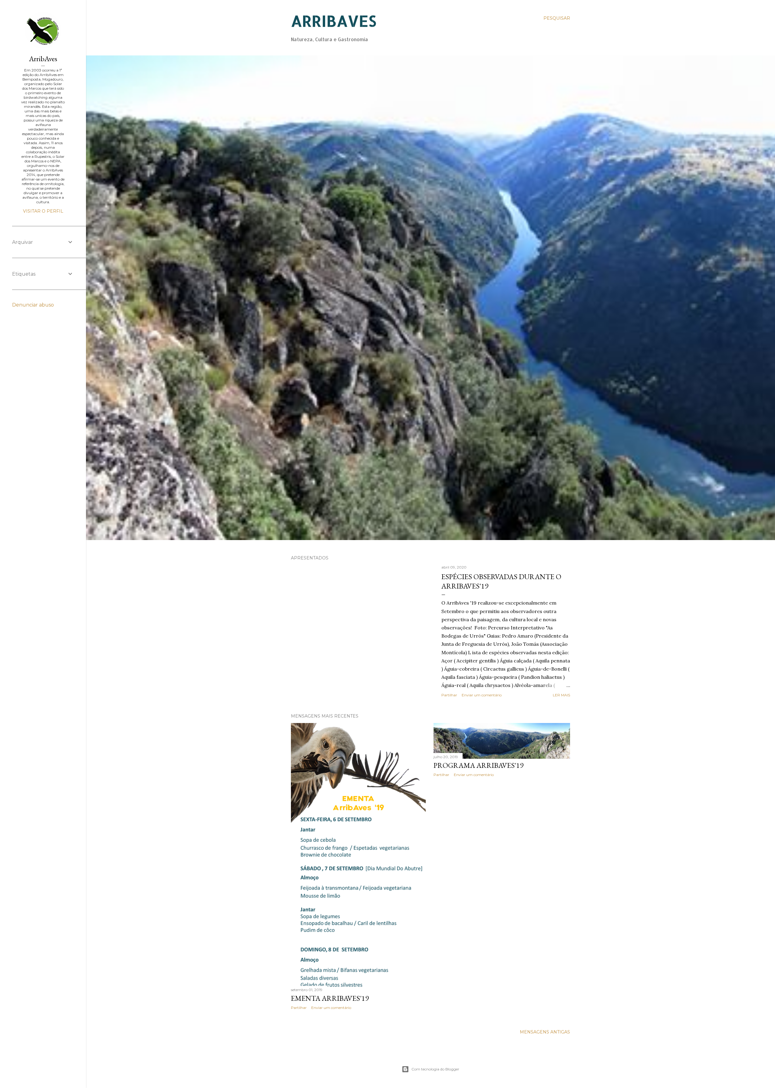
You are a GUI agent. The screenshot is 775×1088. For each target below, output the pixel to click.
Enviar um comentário (482, 695)
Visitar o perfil (43, 211)
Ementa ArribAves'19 (330, 998)
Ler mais (561, 695)
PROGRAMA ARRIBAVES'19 (478, 765)
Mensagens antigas (545, 1032)
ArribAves (43, 58)
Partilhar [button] (449, 695)
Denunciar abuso (33, 305)
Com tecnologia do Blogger (435, 1069)
